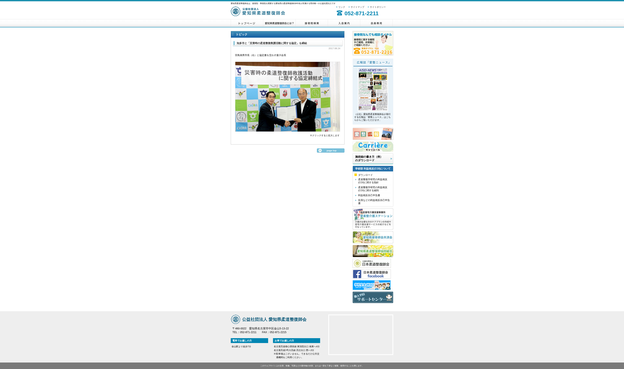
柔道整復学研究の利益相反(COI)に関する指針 (372, 181)
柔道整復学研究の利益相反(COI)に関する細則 (372, 189)
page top (332, 150)
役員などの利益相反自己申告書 (374, 202)
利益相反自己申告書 (369, 195)
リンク (341, 7)
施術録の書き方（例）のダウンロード (369, 158)
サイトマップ (357, 7)
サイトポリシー (378, 7)
